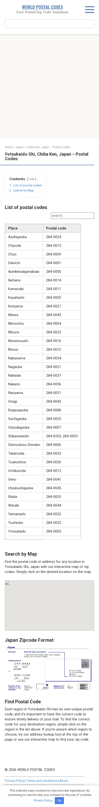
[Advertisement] (49, 86)
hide (31, 179)
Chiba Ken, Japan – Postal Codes (48, 147)
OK (59, 800)
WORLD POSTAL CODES (42, 7)
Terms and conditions (42, 780)
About (63, 780)
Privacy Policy (15, 780)
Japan (19, 147)
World (8, 147)
